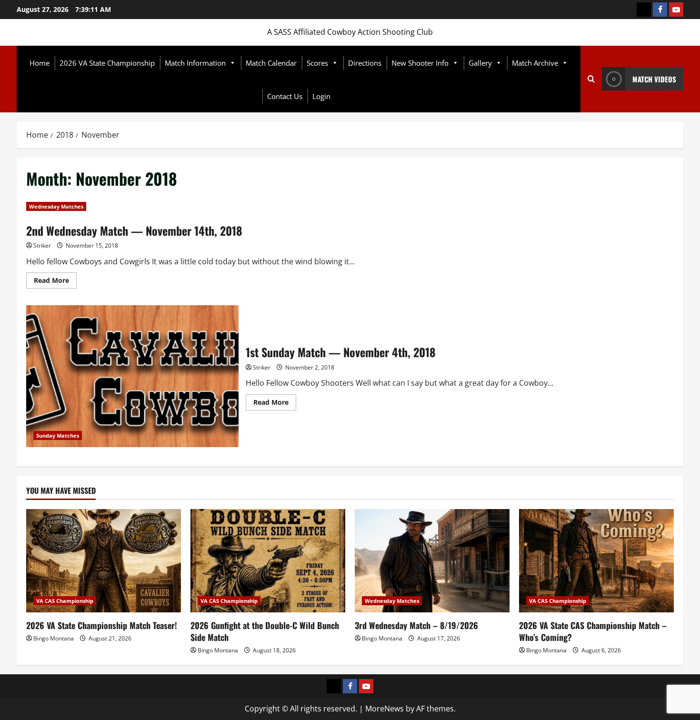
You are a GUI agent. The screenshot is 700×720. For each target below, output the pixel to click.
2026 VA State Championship (107, 63)
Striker (42, 245)
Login (321, 96)
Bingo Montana (53, 638)
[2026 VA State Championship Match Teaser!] (103, 560)
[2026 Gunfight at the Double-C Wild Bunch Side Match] (267, 560)
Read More (55, 282)
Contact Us (284, 96)
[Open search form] (591, 79)
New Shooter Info (420, 63)
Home (40, 63)
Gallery (480, 63)
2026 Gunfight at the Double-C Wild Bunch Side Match (264, 631)
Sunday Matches (57, 435)
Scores (317, 63)
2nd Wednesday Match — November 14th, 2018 (134, 230)
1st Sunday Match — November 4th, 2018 (132, 376)
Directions (364, 63)
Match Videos (654, 79)
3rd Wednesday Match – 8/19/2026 (416, 625)
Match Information (195, 63)
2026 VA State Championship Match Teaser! (101, 625)
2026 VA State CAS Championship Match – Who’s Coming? (593, 631)
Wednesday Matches (56, 206)
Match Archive (535, 63)
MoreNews (384, 708)
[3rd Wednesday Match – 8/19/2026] (432, 560)
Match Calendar (271, 63)
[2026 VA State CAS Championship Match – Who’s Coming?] (596, 560)
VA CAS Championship (64, 600)
